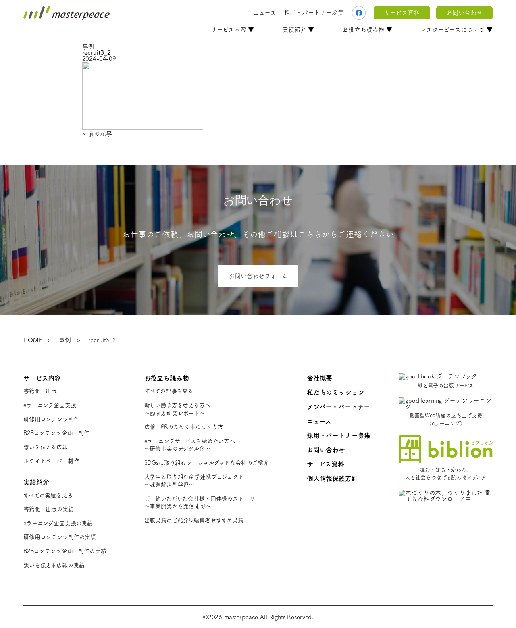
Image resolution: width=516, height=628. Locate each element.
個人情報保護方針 (332, 478)
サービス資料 (401, 13)
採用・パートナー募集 (314, 13)
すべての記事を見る (169, 391)
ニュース (264, 13)
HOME (32, 340)
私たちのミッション (335, 392)
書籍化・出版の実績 (48, 509)
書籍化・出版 (40, 391)
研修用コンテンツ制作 (51, 419)
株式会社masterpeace (66, 13)
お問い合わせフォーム (258, 276)
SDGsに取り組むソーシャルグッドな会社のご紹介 (206, 463)
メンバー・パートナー (338, 406)
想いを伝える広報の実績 (53, 565)
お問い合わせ (464, 13)
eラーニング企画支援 (49, 405)
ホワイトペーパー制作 (51, 461)
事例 (65, 340)
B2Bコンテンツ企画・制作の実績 (64, 551)
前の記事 (100, 134)
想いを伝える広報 (45, 447)
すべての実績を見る (48, 495)
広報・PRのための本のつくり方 (184, 427)
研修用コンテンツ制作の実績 (59, 537)
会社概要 (319, 378)
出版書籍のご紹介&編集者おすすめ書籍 (193, 520)
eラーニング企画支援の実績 (58, 523)
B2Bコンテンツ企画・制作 (56, 433)
